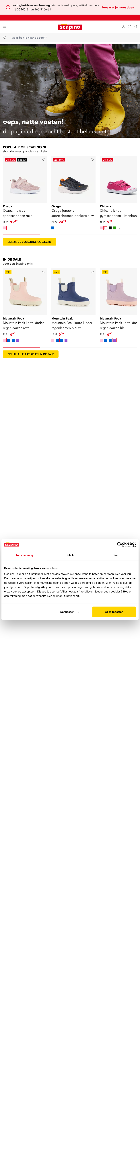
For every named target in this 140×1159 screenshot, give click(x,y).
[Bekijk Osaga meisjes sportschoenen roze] (25, 178)
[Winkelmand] (135, 27)
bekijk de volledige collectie (29, 242)
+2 (118, 227)
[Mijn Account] (123, 27)
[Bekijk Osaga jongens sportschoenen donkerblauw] (73, 178)
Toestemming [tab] (24, 555)
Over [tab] (115, 555)
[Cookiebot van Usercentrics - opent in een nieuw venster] (120, 544)
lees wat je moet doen (118, 7)
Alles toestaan (114, 611)
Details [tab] (70, 555)
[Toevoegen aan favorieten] (43, 159)
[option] (4, 227)
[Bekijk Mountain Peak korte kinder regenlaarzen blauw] (73, 290)
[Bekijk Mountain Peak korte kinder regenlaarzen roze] (25, 290)
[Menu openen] (4, 26)
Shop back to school (72, 17)
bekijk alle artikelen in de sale (31, 354)
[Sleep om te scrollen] (21, 347)
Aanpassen (67, 611)
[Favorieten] (129, 27)
